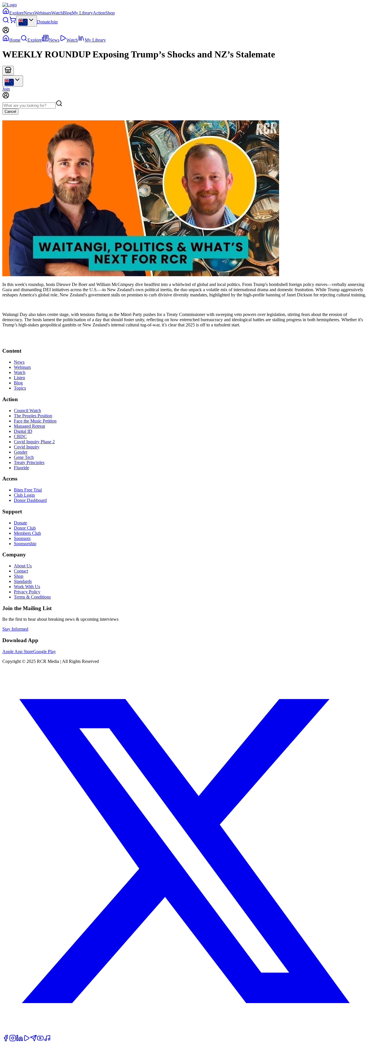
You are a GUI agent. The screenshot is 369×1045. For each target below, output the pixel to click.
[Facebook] (5, 1039)
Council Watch (27, 410)
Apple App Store (17, 651)
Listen (19, 377)
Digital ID (23, 431)
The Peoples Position (33, 415)
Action (99, 12)
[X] (184, 1031)
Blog (67, 12)
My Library (82, 12)
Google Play (44, 651)
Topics (20, 388)
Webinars (42, 12)
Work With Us (27, 586)
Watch (57, 12)
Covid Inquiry (26, 446)
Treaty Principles (29, 462)
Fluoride (21, 467)
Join (54, 21)
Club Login (24, 495)
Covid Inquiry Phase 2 (34, 441)
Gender (20, 452)
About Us (23, 565)
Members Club (27, 533)
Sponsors (22, 538)
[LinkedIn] (19, 1039)
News (29, 12)
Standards (23, 581)
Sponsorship (25, 543)
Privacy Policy (27, 591)
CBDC (20, 436)
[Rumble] (26, 1039)
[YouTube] (40, 1039)
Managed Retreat (29, 426)
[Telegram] (33, 1039)
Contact (21, 571)
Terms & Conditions (32, 597)
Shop (110, 12)
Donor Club (25, 528)
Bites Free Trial (28, 489)
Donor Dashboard (30, 500)
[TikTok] (47, 1039)
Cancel (10, 111)
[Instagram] (12, 1039)
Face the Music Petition (35, 420)
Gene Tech (24, 457)
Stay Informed (15, 629)
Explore (16, 12)
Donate (43, 21)
